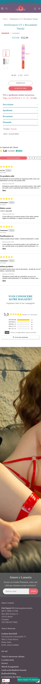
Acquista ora (20, 88)
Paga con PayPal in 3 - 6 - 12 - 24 (17, 98)
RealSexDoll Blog (8, 673)
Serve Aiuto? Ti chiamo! (28, 679)
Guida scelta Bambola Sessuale (13, 670)
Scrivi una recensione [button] (21, 337)
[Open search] (30, 158)
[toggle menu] (2, 8)
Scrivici (4, 663)
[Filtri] (34, 158)
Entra (33, 591)
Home (5, 19)
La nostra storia (7, 660)
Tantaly (14, 129)
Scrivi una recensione (13, 158)
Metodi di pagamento (10, 667)
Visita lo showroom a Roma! (13, 656)
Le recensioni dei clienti (11, 677)
